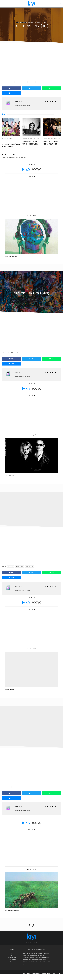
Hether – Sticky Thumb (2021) (11, 256)
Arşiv (18, 22)
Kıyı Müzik (17, 102)
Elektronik (23, 506)
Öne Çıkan (9, 138)
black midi (11, 352)
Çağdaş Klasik (23, 941)
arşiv (10, 786)
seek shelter (27, 786)
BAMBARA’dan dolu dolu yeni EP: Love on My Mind (30, 143)
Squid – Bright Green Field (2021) (12, 910)
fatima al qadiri (19, 566)
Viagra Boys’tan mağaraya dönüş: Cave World (11, 145)
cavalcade (18, 352)
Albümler (4, 138)
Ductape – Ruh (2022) (9, 476)
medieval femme (29, 566)
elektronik (11, 566)
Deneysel (23, 289)
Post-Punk (22, 22)
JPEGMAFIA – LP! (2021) (9, 690)
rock (21, 786)
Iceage (15, 786)
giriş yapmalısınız (21, 157)
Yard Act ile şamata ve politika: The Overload (50, 143)
